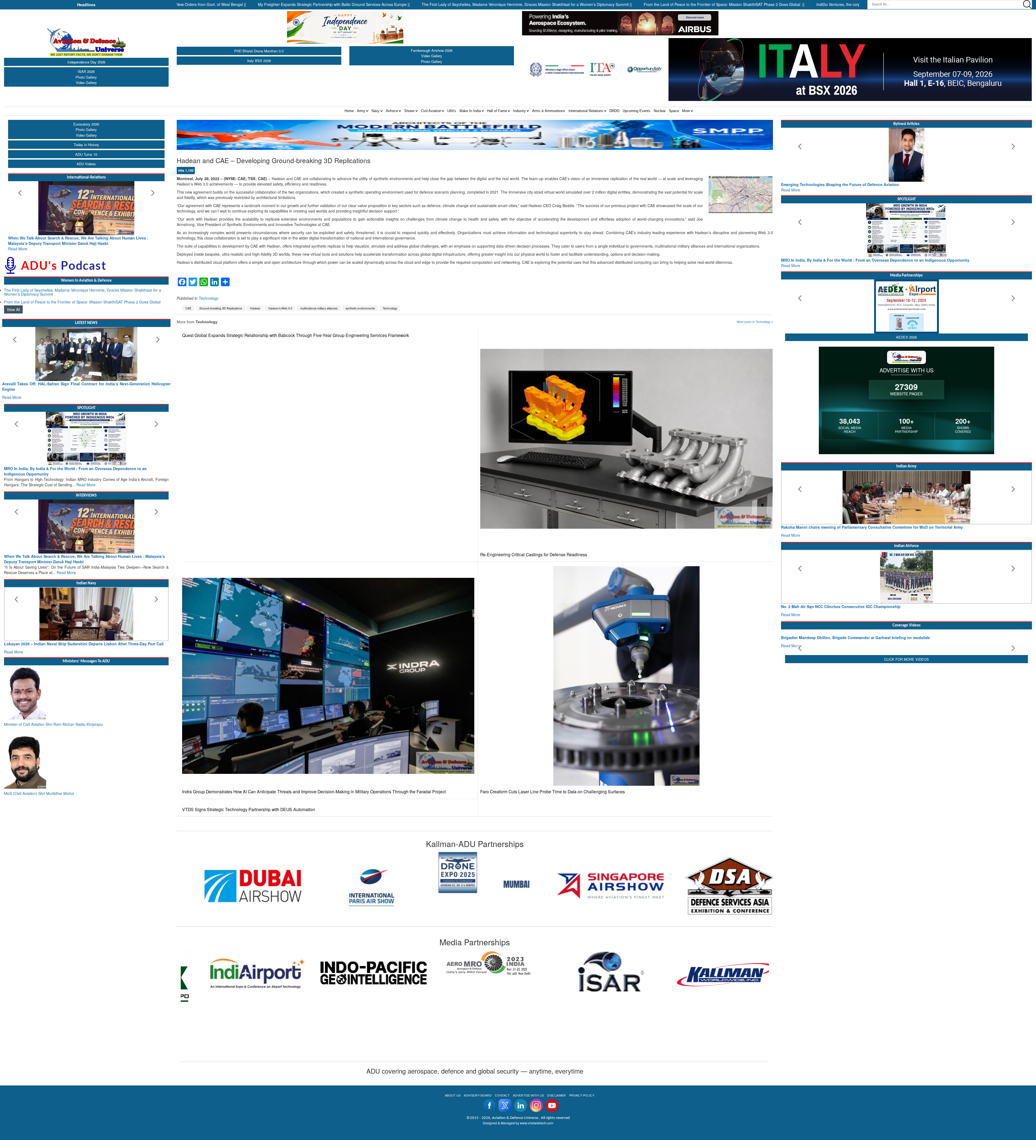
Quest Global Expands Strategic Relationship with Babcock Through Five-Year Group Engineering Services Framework (295, 335)
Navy (376, 111)
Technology (208, 298)
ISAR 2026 (86, 71)
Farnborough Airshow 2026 (431, 50)
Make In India (470, 111)
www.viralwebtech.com (536, 1123)
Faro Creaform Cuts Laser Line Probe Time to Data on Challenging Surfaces (552, 791)
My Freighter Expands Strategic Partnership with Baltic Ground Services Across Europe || (236, 4)
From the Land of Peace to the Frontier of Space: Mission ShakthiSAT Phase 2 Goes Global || (626, 4)
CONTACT (502, 1095)
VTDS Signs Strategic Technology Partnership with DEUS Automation (248, 809)
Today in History (86, 144)
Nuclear (660, 111)
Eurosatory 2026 (86, 124)
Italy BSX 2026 (259, 60)
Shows (409, 111)
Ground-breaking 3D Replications (220, 308)
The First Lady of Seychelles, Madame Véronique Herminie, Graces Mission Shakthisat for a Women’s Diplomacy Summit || (429, 4)
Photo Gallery (86, 77)
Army (361, 111)
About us (453, 1095)
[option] (236, 886)
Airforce (392, 111)
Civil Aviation (431, 111)
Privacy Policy (581, 1095)
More (686, 111)
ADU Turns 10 (86, 154)
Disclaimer (556, 1095)
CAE (188, 308)
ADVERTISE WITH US (528, 1095)
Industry (519, 111)
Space (674, 111)
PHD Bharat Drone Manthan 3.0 (259, 50)
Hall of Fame (497, 111)
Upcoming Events (636, 111)
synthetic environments (360, 308)
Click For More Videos (906, 704)
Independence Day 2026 (86, 62)
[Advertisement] (906, 747)
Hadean (255, 308)
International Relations (585, 111)
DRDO (614, 111)
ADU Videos (86, 163)
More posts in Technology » (755, 321)
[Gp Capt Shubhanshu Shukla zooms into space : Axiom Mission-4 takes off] (906, 647)
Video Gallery (86, 82)
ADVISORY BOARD (477, 1095)
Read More (17, 243)
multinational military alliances (319, 308)
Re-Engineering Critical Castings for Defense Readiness (533, 554)
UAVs (451, 111)
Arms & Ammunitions (548, 111)
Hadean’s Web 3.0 (280, 308)
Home (349, 111)
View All (13, 304)
